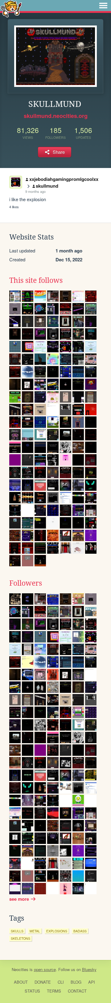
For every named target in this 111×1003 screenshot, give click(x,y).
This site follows (36, 280)
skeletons (20, 938)
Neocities (20, 969)
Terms (54, 991)
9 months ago (35, 191)
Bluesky (89, 969)
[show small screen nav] (103, 5)
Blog (76, 982)
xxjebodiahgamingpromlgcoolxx (63, 179)
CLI (61, 982)
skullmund (47, 185)
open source (45, 969)
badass (80, 931)
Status (32, 991)
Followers (25, 583)
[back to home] (11, 8)
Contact (77, 991)
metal (35, 931)
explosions (56, 931)
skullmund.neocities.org (56, 116)
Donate (43, 982)
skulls (17, 931)
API (91, 982)
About (21, 982)
